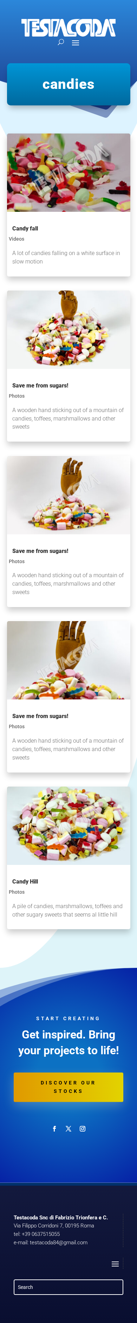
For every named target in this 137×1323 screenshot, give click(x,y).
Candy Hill (25, 881)
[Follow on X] (68, 1128)
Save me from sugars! (40, 385)
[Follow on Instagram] (82, 1128)
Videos (16, 239)
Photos (17, 396)
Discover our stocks (68, 1087)
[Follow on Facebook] (54, 1128)
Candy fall (25, 228)
